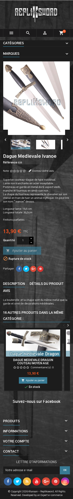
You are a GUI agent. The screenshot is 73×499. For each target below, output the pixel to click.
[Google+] (33, 269)
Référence (10, 162)
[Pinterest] (40, 269)
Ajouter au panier (21, 251)
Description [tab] (14, 283)
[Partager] (19, 269)
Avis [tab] (6, 291)
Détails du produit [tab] (47, 283)
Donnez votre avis (43, 171)
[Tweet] (26, 269)
